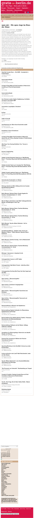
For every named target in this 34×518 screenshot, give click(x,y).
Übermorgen (11, 8)
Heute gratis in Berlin (20, 6)
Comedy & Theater (10, 32)
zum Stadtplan (19, 29)
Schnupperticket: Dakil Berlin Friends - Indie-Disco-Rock (15, 265)
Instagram (25, 12)
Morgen (3, 8)
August (18, 8)
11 (2, 453)
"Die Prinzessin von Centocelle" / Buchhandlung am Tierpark (17, 368)
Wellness (3, 485)
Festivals (3, 466)
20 (5, 455)
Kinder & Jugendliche (6, 484)
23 (9, 455)
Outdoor (3, 489)
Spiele (2, 490)
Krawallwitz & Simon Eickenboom (10, 130)
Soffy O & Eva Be (6, 118)
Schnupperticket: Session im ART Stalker (12, 259)
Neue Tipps (9, 6)
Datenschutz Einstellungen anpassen (9, 513)
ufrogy (5, 60)
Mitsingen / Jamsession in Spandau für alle (12, 253)
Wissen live (4, 481)
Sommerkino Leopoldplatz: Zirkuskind (11, 106)
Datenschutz (4, 511)
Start (2, 6)
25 (2, 456)
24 (1, 456)
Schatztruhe (4, 486)
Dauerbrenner (18, 10)
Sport (2, 491)
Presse (9, 508)
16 (9, 453)
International (4, 478)
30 (9, 456)
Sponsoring (22, 508)
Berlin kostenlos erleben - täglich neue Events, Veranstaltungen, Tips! (17, 15)
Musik (2, 480)
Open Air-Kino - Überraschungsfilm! (10, 278)
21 (6, 455)
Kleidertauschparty (6, 389)
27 (5, 456)
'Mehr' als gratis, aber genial (7, 495)
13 (5, 453)
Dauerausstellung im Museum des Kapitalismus (13, 305)
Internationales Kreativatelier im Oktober (11, 180)
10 (1, 453)
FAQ (12, 508)
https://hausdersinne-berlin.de (11, 64)
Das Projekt (4, 508)
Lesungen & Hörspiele (6, 473)
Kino (2, 469)
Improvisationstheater (7, 79)
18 (2, 455)
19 (4, 455)
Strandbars (3, 487)
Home (3, 17)
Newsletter (10, 10)
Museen (3, 471)
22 (8, 455)
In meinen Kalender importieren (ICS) (3, 21)
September (25, 8)
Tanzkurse (3, 494)
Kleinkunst (7, 17)
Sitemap (10, 511)
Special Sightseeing (5, 463)
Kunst (2, 472)
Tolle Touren (4, 464)
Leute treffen (4, 482)
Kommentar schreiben (12, 68)
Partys (2, 493)
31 (1, 457)
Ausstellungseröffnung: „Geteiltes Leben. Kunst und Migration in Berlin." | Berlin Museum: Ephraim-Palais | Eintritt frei (15, 232)
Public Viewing (4, 475)
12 (4, 453)
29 (8, 456)
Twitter (28, 12)
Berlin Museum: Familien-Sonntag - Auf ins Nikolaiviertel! (16, 239)
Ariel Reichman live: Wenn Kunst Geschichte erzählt (14, 124)
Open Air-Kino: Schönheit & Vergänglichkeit (12, 284)
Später (3, 10)
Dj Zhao (3, 112)
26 (4, 456)
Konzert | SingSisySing (7, 151)
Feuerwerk (3, 468)
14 (6, 453)
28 (6, 456)
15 (8, 453)
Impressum (28, 508)
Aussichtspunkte (5, 467)
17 (1, 455)
